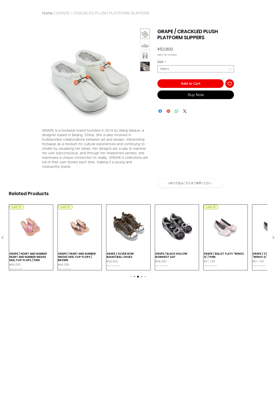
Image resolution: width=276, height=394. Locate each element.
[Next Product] (273, 237)
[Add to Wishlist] (229, 83)
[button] (191, 183)
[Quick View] (128, 227)
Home (47, 13)
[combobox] (195, 68)
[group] (138, 237)
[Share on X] (184, 111)
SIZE (161, 62)
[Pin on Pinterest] (168, 111)
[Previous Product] (2, 237)
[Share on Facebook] (160, 111)
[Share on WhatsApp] (176, 111)
